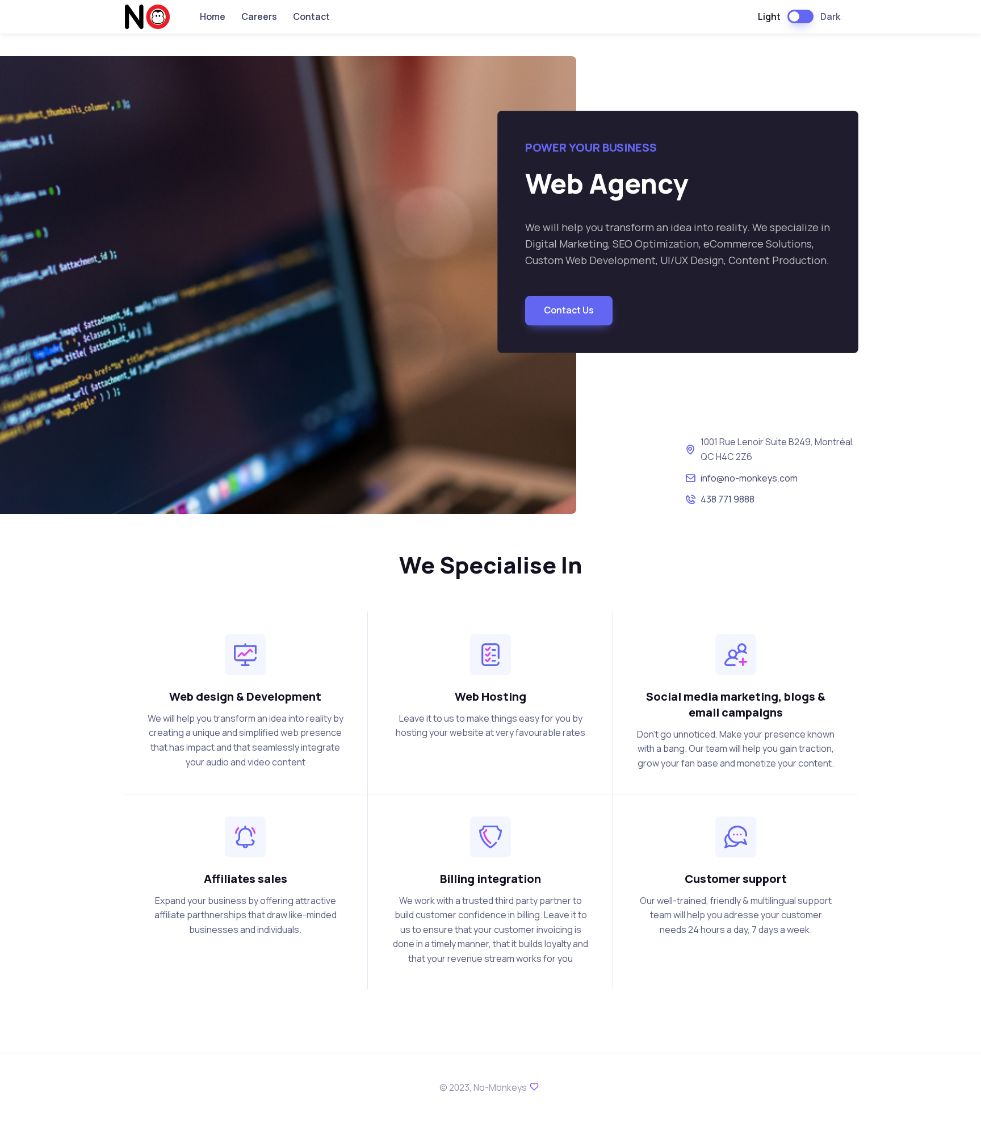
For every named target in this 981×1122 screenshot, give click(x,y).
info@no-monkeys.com (749, 478)
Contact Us (569, 310)
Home (212, 16)
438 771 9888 (727, 499)
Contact (311, 16)
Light (769, 16)
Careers (259, 16)
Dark (830, 16)
